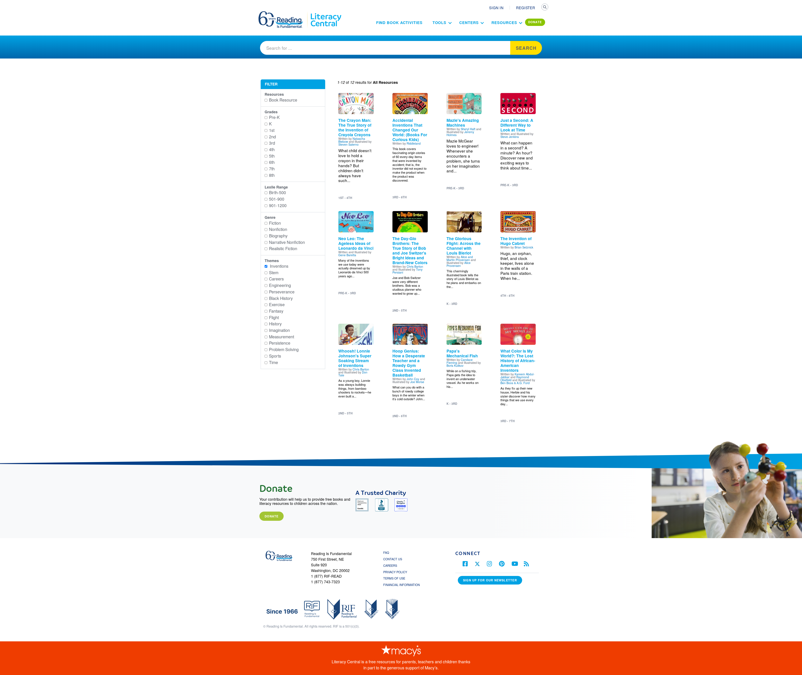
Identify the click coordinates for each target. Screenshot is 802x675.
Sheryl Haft (468, 129)
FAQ (386, 552)
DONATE (535, 22)
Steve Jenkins (509, 137)
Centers (468, 22)
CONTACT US (394, 559)
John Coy (413, 379)
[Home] (283, 13)
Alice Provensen (459, 264)
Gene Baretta (347, 255)
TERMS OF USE (396, 578)
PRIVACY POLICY (395, 572)
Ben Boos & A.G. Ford (515, 383)
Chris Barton (415, 266)
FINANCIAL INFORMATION (401, 585)
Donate (271, 516)
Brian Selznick (524, 247)
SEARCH (544, 7)
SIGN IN (496, 7)
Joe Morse (417, 382)
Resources (504, 22)
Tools (440, 22)
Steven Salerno (348, 144)
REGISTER (525, 7)
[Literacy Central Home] (325, 13)
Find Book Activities (399, 22)
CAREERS (390, 565)
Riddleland (414, 143)
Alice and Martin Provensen (460, 258)
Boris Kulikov (455, 365)
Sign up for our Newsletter (490, 580)
